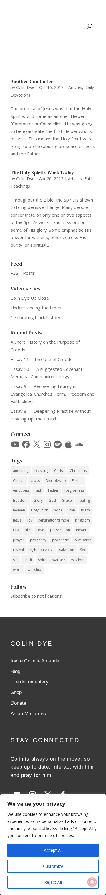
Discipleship (56, 480)
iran (72, 510)
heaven (19, 510)
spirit (28, 559)
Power (81, 529)
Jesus (17, 520)
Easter (77, 480)
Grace (67, 500)
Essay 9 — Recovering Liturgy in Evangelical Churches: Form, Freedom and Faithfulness (53, 393)
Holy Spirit (39, 510)
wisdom (78, 559)
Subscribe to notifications (36, 596)
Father (53, 490)
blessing (41, 470)
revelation (82, 539)
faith (38, 490)
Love (40, 529)
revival (18, 549)
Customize (53, 866)
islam (85, 510)
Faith (89, 178)
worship (34, 569)
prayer (18, 539)
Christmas (78, 470)
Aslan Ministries (28, 714)
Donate (18, 703)
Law (16, 529)
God (52, 500)
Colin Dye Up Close (30, 298)
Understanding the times (36, 308)
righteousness (41, 549)
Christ (59, 470)
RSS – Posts (23, 273)
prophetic (60, 539)
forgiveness (74, 490)
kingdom (82, 520)
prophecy (38, 539)
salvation (66, 549)
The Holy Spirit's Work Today (42, 172)
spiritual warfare (51, 559)
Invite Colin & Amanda (35, 661)
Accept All (53, 850)
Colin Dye (25, 87)
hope (58, 510)
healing (84, 500)
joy (29, 520)
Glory (38, 500)
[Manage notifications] (92, 882)
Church (19, 480)
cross (35, 480)
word (17, 569)
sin (15, 559)
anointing (21, 470)
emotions (21, 490)
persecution (60, 529)
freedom (20, 500)
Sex (83, 549)
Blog (15, 671)
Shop (16, 692)
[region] (53, 844)
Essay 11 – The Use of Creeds (41, 359)
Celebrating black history (35, 317)
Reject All (53, 882)
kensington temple (53, 520)
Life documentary (30, 682)
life (27, 529)
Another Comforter (32, 81)
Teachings (20, 186)
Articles (75, 87)
